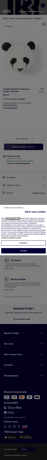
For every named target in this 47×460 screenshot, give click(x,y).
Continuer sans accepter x (14, 208)
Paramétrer (23, 243)
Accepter (23, 251)
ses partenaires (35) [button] (13, 218)
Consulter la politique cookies (11, 238)
